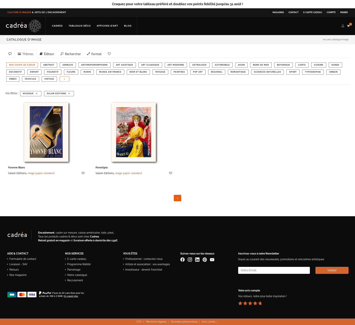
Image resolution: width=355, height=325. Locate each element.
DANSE (335, 65)
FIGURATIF (53, 72)
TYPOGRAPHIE (313, 72)
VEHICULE (30, 79)
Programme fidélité (79, 264)
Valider (332, 270)
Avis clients (208, 321)
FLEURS (71, 72)
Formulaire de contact (22, 258)
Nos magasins (18, 274)
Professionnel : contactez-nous (144, 258)
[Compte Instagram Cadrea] (190, 259)
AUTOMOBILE (222, 65)
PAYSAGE (160, 72)
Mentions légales (156, 321)
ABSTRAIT (48, 65)
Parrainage (73, 269)
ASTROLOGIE (199, 65)
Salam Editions (57, 93)
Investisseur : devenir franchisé (143, 269)
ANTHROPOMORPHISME (94, 65)
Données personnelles (184, 321)
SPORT (293, 72)
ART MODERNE (176, 65)
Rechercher (72, 54)
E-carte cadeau (312, 12)
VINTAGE (49, 79)
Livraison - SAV (18, 264)
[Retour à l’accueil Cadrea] (24, 26)
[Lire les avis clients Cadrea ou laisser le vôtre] (252, 301)
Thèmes (27, 54)
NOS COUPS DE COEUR (22, 65)
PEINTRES (179, 72)
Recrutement (75, 280)
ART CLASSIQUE (150, 65)
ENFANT (34, 72)
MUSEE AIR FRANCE (110, 72)
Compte (331, 12)
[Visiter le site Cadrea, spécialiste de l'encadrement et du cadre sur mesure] (20, 235)
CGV (139, 321)
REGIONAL (216, 72)
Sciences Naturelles (267, 72)
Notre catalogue (77, 274)
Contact (293, 12)
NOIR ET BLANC (138, 72)
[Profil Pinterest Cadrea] (205, 259)
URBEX (13, 79)
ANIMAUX (67, 65)
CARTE (302, 65)
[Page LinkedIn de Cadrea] (197, 259)
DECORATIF (15, 72)
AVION (241, 65)
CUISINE (318, 65)
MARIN (87, 72)
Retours (14, 269)
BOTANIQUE (283, 65)
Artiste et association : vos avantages (147, 264)
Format (96, 54)
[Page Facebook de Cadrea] (182, 259)
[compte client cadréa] (343, 25)
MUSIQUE (29, 93)
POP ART (198, 72)
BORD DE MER (261, 65)
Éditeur (48, 54)
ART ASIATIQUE (124, 65)
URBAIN (333, 72)
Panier (344, 12)
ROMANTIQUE (238, 72)
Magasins (278, 12)
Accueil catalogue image (336, 39)
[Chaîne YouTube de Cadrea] (212, 259)
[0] (348, 25)
